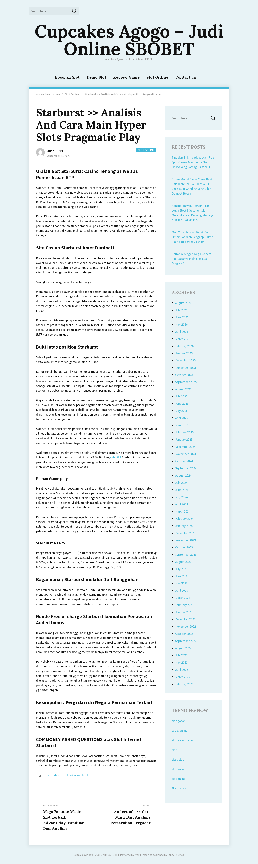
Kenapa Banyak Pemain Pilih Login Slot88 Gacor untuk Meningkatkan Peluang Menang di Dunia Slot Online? (192, 213)
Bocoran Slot (67, 77)
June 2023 (181, 576)
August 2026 (183, 303)
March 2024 (182, 511)
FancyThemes (175, 854)
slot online (178, 779)
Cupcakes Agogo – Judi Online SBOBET (129, 40)
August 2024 (183, 475)
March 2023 (182, 598)
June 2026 (181, 317)
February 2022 (184, 684)
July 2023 (181, 569)
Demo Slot (96, 77)
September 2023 (186, 554)
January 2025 (184, 439)
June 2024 (181, 490)
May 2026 (181, 324)
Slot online (179, 788)
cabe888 (115, 457)
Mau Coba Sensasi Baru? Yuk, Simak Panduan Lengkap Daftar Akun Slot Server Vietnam (192, 237)
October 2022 (184, 634)
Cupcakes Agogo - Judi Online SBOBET (97, 854)
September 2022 (186, 641)
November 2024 (185, 454)
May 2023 (181, 583)
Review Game (126, 77)
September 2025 (186, 382)
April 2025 (181, 418)
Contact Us (185, 77)
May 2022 (181, 662)
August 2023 (183, 562)
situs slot (178, 759)
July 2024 (181, 483)
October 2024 (184, 461)
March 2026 (182, 339)
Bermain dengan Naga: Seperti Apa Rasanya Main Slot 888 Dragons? (192, 258)
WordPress (140, 854)
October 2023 (184, 547)
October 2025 (184, 375)
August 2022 (183, 648)
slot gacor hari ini (183, 740)
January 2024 (184, 526)
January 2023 (184, 612)
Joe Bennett (56, 150)
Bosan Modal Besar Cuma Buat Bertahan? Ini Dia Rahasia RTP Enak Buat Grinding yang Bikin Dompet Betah (192, 186)
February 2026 (184, 346)
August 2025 (183, 389)
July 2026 (181, 310)
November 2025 (185, 368)
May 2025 (181, 411)
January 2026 (184, 353)
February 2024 (184, 519)
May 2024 (181, 497)
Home (56, 94)
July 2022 (181, 655)
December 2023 (185, 533)
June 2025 (181, 403)
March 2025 (182, 425)
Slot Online (157, 77)
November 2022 (185, 626)
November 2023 (185, 540)
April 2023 (181, 590)
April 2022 (181, 670)
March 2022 (182, 677)
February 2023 (184, 605)
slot (174, 750)
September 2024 (186, 468)
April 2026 (181, 332)
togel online (179, 730)
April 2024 (181, 504)
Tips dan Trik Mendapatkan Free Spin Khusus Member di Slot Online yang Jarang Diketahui (193, 162)
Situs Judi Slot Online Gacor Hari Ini (67, 775)
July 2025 (181, 396)
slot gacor (178, 721)
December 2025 (185, 360)
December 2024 (185, 447)
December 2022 (185, 619)
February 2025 (184, 432)
